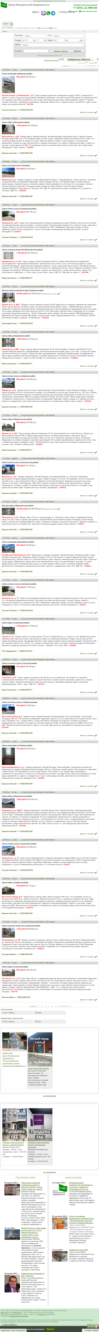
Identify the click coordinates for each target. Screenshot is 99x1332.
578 (39, 28)
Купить (38, 1021)
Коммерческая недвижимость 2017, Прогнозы (32, 1275)
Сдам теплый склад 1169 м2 (38, 1068)
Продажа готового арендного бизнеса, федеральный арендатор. (38, 1145)
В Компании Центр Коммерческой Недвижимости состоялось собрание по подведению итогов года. (81, 1186)
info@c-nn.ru (17, 1312)
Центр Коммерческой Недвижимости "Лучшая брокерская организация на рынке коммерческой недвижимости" (14, 1061)
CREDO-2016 (8, 1053)
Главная (3, 28)
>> (86, 66)
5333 (50, 28)
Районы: (17, 44)
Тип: (50, 35)
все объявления (49, 1096)
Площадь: (18, 40)
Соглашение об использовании (32, 1329)
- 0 (96, 59)
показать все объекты (51, 60)
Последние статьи (25, 1177)
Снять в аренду (8, 1021)
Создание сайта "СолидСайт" (18, 1316)
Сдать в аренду (8, 1013)
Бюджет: (50, 40)
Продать (38, 1013)
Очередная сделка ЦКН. (78, 1250)
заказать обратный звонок (89, 11)
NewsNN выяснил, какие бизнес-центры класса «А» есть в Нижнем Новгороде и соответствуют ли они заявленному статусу (34, 1232)
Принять (50, 1329)
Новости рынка (73, 1177)
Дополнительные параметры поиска (48, 55)
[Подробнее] (51, 294)
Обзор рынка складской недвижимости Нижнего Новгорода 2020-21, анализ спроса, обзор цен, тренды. (32, 1186)
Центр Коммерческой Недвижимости (28, 4)
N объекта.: (18, 51)
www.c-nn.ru (74, 11)
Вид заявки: (19, 35)
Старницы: (65, 66)
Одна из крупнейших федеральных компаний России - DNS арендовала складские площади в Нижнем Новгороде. (81, 1219)
